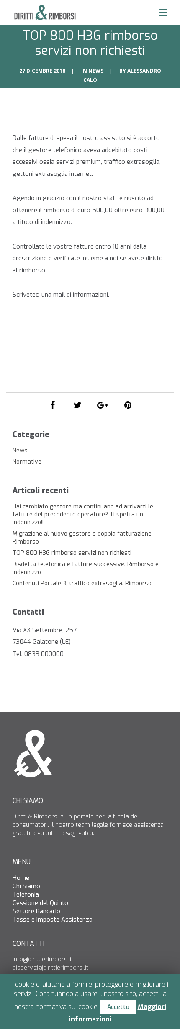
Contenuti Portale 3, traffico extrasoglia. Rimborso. (83, 583)
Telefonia (26, 894)
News (95, 70)
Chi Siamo (26, 886)
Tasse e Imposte (36, 919)
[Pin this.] (127, 405)
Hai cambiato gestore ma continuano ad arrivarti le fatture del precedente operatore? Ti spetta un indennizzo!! (83, 514)
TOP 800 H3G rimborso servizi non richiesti (72, 553)
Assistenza (77, 919)
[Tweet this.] (77, 405)
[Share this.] (52, 405)
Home (21, 878)
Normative (27, 462)
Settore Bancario (36, 911)
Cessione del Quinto (40, 903)
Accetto (118, 1007)
